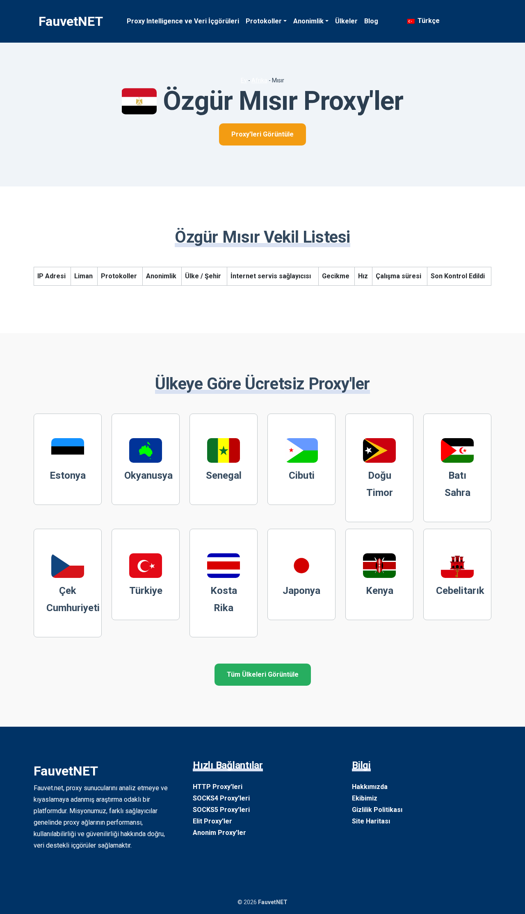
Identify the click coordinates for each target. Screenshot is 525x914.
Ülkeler (346, 21)
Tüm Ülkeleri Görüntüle (263, 674)
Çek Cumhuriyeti (73, 599)
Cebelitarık (460, 590)
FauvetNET (71, 21)
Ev (244, 80)
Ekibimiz (364, 798)
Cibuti (302, 475)
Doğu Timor (379, 484)
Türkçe (428, 21)
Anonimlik (308, 21)
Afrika (259, 80)
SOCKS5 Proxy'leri (221, 810)
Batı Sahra (457, 484)
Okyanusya (148, 475)
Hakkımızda (370, 787)
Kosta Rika (223, 599)
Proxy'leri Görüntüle (262, 134)
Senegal (224, 475)
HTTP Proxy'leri (217, 787)
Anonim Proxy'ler (219, 833)
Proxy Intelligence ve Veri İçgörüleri (183, 21)
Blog (371, 21)
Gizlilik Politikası (377, 810)
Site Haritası (371, 821)
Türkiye (145, 590)
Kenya (379, 590)
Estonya (68, 475)
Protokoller (264, 21)
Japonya (301, 590)
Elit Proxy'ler (212, 821)
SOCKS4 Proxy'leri (221, 798)
